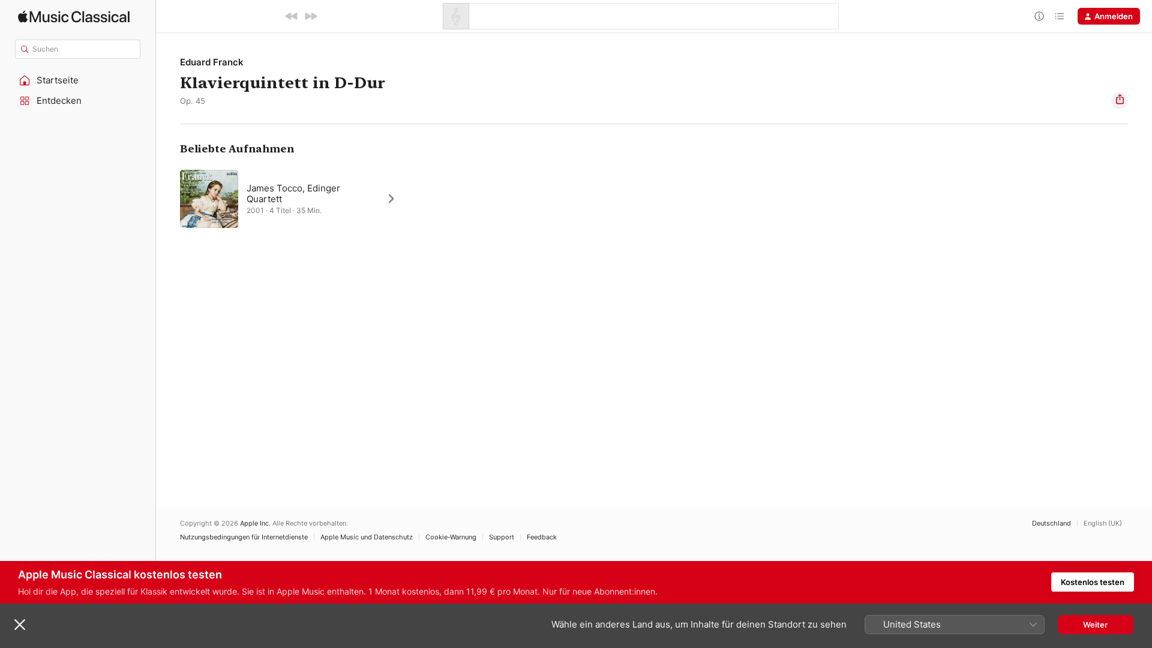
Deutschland (1051, 523)
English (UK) (1103, 523)
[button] (78, 80)
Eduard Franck (212, 62)
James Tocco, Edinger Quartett (293, 193)
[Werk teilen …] (1119, 100)
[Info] (1039, 16)
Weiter (1095, 624)
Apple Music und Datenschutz (366, 537)
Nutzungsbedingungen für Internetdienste (244, 537)
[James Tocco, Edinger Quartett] (294, 198)
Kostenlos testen (1092, 582)
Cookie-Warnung (450, 537)
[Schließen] (19, 624)
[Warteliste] (1059, 16)
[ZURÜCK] (291, 16)
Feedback (542, 537)
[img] (74, 16)
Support (501, 537)
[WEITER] (310, 16)
